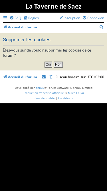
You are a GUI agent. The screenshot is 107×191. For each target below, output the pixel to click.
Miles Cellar (76, 93)
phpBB (40, 88)
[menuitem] (15, 17)
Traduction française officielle (43, 93)
